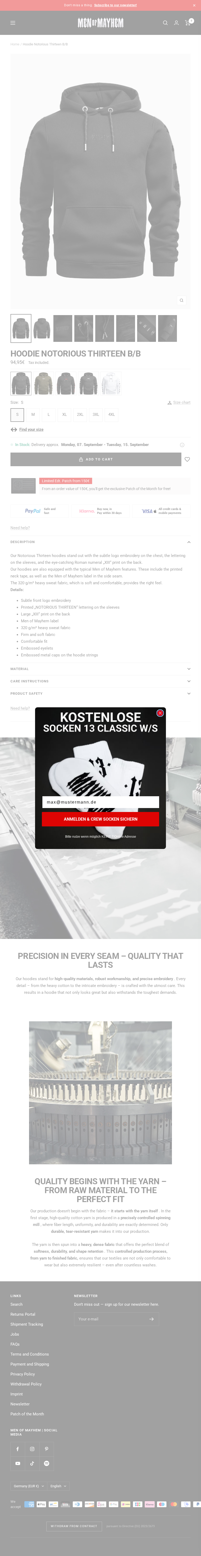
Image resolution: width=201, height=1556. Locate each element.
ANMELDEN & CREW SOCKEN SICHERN (100, 819)
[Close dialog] (160, 713)
